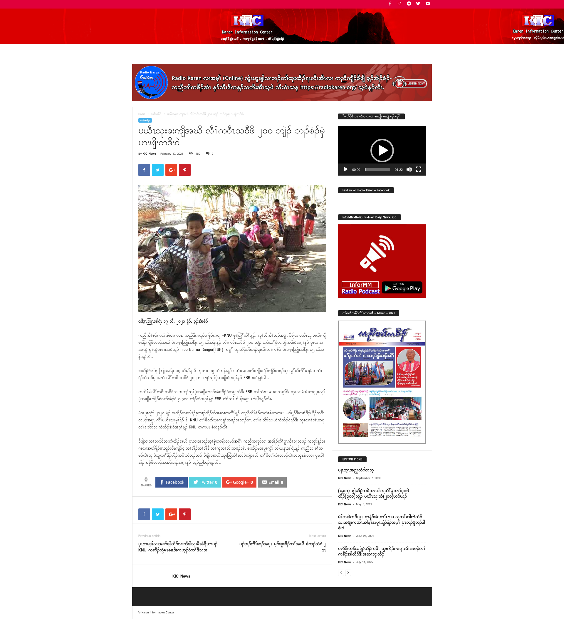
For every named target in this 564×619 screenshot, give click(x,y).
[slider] (377, 169)
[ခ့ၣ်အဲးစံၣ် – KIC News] (282, 26)
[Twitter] (418, 4)
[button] (382, 150)
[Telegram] (408, 4)
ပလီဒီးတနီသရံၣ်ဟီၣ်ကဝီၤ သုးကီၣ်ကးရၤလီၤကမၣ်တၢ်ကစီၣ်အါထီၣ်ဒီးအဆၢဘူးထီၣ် (381, 551)
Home (141, 114)
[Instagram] (399, 4)
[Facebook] (390, 4)
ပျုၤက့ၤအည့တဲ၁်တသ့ (356, 470)
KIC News (149, 153)
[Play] (346, 169)
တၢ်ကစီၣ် (156, 114)
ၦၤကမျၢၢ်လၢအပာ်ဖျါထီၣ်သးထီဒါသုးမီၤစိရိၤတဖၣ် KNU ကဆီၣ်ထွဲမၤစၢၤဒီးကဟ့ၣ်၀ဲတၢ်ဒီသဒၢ (177, 547)
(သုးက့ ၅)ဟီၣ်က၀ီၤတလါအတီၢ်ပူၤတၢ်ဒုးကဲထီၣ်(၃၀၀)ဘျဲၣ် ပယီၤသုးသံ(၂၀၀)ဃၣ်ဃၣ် (373, 494)
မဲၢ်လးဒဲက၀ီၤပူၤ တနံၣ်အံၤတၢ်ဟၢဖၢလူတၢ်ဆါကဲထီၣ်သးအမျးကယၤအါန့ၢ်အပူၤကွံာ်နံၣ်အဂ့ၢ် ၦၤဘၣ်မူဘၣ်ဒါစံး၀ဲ (381, 522)
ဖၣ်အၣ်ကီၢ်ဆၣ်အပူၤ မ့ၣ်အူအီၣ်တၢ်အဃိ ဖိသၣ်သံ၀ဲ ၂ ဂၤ (282, 547)
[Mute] (409, 169)
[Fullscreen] (419, 169)
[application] (382, 151)
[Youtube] (427, 4)
